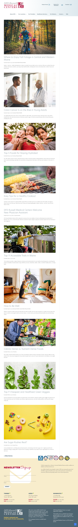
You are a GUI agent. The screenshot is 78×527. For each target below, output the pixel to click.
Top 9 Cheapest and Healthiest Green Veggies (27, 392)
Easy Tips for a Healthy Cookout (20, 196)
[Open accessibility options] (75, 524)
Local (13, 62)
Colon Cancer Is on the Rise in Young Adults (25, 110)
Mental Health (17, 62)
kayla (6, 215)
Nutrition (14, 155)
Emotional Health (16, 308)
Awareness (14, 112)
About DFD (12, 14)
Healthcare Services (42, 14)
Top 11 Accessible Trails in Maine (20, 256)
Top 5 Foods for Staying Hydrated (21, 153)
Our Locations (21, 14)
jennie (6, 62)
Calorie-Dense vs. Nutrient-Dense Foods (23, 349)
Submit (7, 486)
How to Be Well (11, 306)
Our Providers (31, 14)
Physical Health (23, 62)
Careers (61, 14)
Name (5, 476)
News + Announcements (16, 215)
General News (15, 445)
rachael (6, 155)
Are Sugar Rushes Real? (15, 442)
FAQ (67, 14)
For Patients (53, 14)
